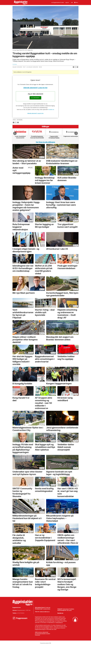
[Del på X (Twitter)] (75, 67)
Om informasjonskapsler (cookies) (42, 633)
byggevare (19, 119)
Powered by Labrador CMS (45, 643)
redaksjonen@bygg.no (45, 611)
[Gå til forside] (21, 2)
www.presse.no (59, 622)
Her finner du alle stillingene (45, 142)
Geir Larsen (69, 610)
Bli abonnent (35, 97)
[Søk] (72, 2)
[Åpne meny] (76, 2)
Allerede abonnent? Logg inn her (35, 88)
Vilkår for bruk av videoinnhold (41, 632)
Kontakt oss (51, 109)
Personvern (37, 635)
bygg (14, 119)
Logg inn (67, 2)
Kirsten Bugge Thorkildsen (68, 609)
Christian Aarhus (46, 608)
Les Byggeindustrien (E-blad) (57, 2)
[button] (15, 133)
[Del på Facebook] (73, 67)
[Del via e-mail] (77, 67)
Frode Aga (48, 607)
